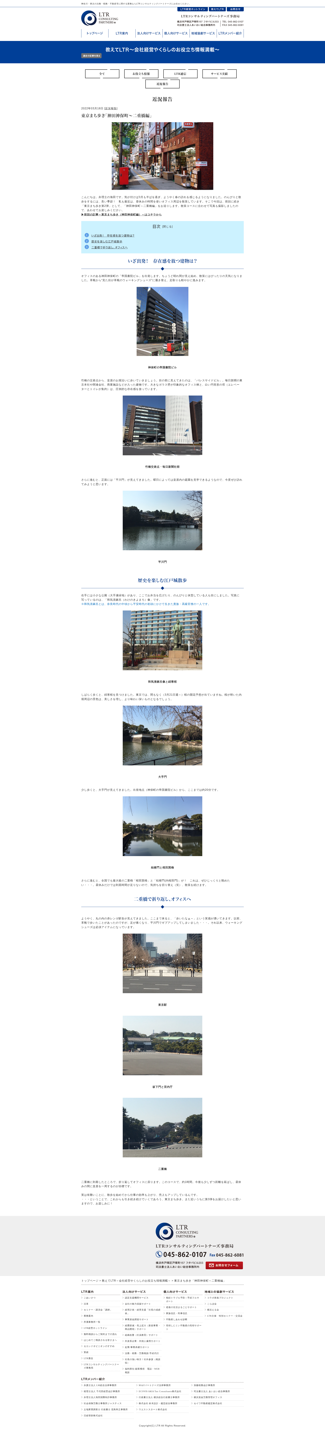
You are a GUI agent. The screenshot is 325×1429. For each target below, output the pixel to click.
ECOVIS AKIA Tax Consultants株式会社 (160, 1391)
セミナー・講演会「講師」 (98, 1309)
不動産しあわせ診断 (176, 1319)
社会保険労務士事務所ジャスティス (103, 1403)
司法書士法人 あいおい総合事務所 (212, 1391)
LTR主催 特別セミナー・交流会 (225, 1316)
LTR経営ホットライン (95, 1328)
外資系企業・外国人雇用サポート (142, 1341)
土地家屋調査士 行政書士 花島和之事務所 (106, 1409)
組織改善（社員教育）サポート (141, 1335)
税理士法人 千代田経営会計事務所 (102, 1391)
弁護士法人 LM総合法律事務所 (100, 1385)
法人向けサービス (149, 33)
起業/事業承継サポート (137, 1347)
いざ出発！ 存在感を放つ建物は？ (113, 235)
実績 (86, 1352)
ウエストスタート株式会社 (153, 1409)
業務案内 (88, 1316)
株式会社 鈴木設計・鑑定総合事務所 (158, 1403)
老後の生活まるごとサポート (181, 1307)
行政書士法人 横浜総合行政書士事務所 (159, 1397)
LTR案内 (122, 33)
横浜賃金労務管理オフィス (208, 1397)
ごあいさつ (90, 1297)
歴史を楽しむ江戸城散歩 (106, 241)
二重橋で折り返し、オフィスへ (109, 247)
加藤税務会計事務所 (204, 1385)
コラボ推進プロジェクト (220, 1297)
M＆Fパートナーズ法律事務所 (155, 1385)
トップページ (95, 33)
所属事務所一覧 (92, 1322)
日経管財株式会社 (93, 1415)
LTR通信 (88, 1358)
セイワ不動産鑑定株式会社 (208, 1403)
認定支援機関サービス (137, 1297)
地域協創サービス (203, 33)
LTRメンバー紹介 (230, 33)
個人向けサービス (176, 33)
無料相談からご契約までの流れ (100, 1334)
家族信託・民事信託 (176, 1313)
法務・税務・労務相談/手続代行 (142, 1353)
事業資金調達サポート (137, 1319)
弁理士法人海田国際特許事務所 (100, 1397)
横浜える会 (213, 1309)
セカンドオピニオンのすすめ (99, 1346)
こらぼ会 (212, 1304)
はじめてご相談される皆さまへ (100, 1340)
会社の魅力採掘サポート (138, 1304)
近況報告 (111, 108)
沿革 (86, 1304)
